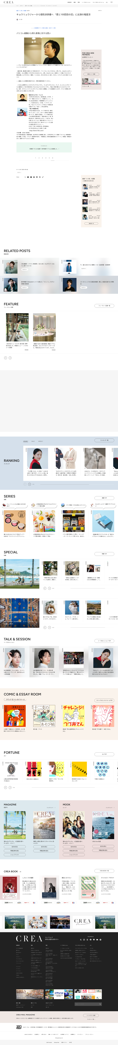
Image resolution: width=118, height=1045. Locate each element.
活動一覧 (47, 1007)
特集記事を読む (14, 851)
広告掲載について (64, 1034)
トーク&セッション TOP (104, 641)
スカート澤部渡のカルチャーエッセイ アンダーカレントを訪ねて (81, 964)
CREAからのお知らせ (20, 977)
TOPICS (17, 975)
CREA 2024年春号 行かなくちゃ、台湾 (49, 985)
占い (107, 2)
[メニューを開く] (111, 2)
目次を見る (15, 847)
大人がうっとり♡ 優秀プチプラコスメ (36, 974)
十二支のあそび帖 (78, 956)
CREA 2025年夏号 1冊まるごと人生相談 (49, 967)
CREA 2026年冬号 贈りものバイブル (49, 959)
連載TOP (32, 948)
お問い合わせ (43, 1034)
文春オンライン (64, 1042)
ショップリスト (14, 854)
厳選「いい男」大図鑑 (23, 10)
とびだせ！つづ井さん (79, 954)
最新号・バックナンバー (20, 1005)
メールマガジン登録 (91, 1015)
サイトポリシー (80, 1034)
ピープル (32, 1005)
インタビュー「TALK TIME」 (80, 958)
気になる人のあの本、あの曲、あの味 (66, 951)
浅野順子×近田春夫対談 (64, 953)
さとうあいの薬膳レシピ (35, 965)
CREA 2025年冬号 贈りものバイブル (49, 974)
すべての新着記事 (19, 948)
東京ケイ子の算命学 (93, 956)
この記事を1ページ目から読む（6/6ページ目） (44, 28)
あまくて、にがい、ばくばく (80, 961)
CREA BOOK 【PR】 (20, 1007)
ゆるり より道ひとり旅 (79, 967)
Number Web (56, 1042)
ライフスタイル (19, 958)
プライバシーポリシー (89, 1034)
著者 (32, 1007)
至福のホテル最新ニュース (36, 960)
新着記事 (69, 2)
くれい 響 (20, 19)
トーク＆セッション (86, 2)
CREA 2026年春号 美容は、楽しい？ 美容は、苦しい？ (51, 955)
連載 (75, 2)
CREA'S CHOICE (19, 973)
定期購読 (72, 1034)
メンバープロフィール (50, 1005)
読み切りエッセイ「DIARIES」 (80, 952)
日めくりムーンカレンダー (95, 958)
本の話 (70, 1042)
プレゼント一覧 (85, 86)
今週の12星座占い (93, 954)
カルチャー (19, 172)
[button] (5, 358)
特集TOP (47, 948)
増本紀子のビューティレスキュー (36, 977)
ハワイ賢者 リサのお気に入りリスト (36, 955)
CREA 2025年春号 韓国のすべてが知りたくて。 (51, 971)
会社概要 (36, 1034)
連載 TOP (104, 498)
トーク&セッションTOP (64, 948)
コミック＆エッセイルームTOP (104, 700)
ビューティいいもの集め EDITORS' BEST (35, 971)
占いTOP (104, 754)
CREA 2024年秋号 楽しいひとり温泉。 (49, 978)
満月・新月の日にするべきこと (95, 961)
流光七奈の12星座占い (94, 952)
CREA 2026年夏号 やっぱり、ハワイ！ (49, 951)
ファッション (18, 963)
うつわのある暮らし (34, 967)
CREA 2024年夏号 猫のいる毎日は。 (49, 981)
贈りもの (17, 950)
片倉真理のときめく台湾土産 (36, 952)
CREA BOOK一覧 (104, 871)
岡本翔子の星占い (93, 950)
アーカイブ (18, 968)
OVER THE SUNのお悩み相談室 (66, 958)
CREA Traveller (49, 1042)
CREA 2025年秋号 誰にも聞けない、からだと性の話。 (51, 963)
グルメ (17, 954)
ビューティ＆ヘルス (19, 961)
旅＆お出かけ (18, 952)
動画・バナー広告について (53, 1034)
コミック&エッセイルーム (98, 2)
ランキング (18, 966)
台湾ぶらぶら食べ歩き (35, 950)
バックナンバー (50, 807)
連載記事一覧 (91, 223)
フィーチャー (18, 970)
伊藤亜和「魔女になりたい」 (80, 950)
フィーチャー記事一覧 (104, 305)
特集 (79, 2)
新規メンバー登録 (91, 74)
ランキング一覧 (104, 440)
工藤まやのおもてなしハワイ (36, 958)
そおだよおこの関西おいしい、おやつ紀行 (36, 963)
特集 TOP (104, 554)
